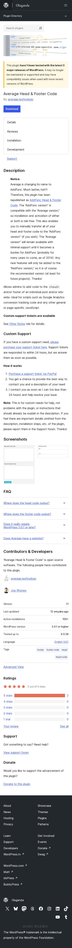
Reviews (12, 131)
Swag (43, 854)
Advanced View (13, 667)
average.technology (20, 99)
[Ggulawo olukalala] (66, 5)
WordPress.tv (13, 854)
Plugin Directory (12, 15)
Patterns (43, 824)
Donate (44, 848)
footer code (53, 649)
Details (11, 122)
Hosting (8, 818)
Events (42, 842)
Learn (7, 835)
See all (64, 726)
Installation (14, 140)
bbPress (10, 878)
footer (40, 649)
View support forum (16, 752)
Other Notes (17, 324)
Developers (10, 848)
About (7, 805)
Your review (11, 726)
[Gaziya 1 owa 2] (30, 449)
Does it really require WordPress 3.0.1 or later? (19, 525)
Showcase (44, 805)
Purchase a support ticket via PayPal (32, 374)
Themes (43, 812)
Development (15, 149)
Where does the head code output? (26, 503)
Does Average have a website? (23, 538)
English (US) (62, 641)
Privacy (8, 824)
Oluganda (18, 900)
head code (61, 657)
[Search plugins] (40, 28)
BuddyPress (13, 884)
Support (12, 158)
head (64, 649)
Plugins (42, 818)
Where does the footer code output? (27, 514)
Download (12, 108)
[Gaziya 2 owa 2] (64, 449)
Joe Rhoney (19, 590)
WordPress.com (15, 865)
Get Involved (46, 835)
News (7, 812)
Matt (8, 872)
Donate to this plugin (16, 784)
